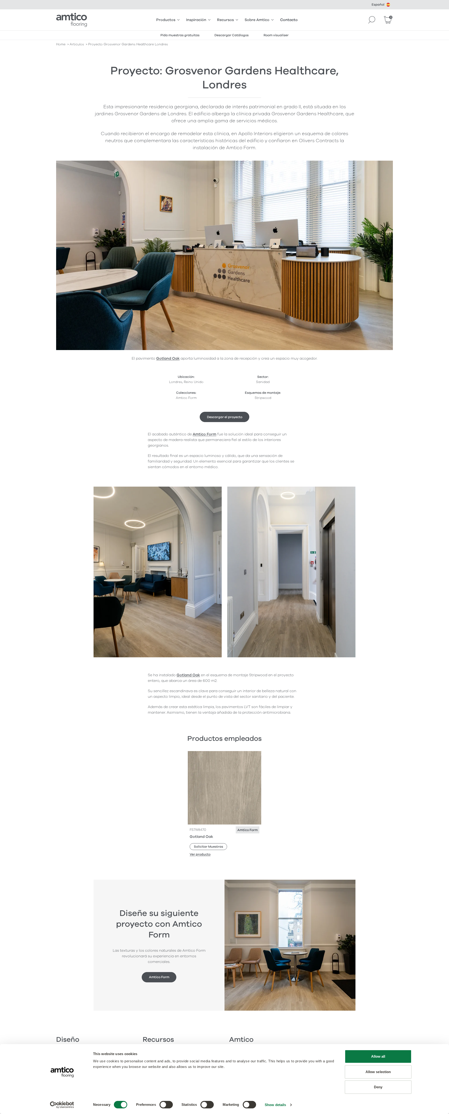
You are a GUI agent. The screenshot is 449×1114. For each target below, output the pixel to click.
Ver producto (200, 854)
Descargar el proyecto (224, 417)
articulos (77, 44)
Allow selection (378, 1072)
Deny (378, 1087)
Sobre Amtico (257, 19)
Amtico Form (204, 434)
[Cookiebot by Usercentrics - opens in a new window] (62, 1104)
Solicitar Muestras (208, 846)
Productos (165, 19)
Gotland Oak (168, 358)
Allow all (378, 1056)
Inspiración (196, 19)
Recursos (225, 19)
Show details (275, 1105)
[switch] (166, 1104)
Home (60, 44)
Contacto (289, 19)
